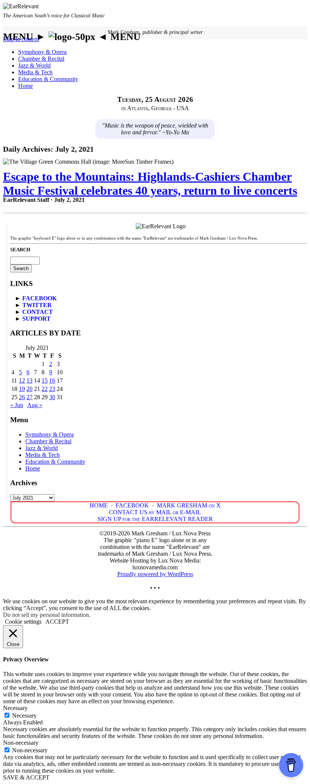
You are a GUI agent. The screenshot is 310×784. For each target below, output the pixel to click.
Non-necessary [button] (21, 742)
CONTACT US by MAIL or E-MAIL (155, 512)
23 (52, 389)
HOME (99, 505)
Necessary (24, 715)
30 (52, 397)
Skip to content (21, 39)
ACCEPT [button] (57, 621)
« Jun (16, 405)
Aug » (34, 405)
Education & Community (48, 79)
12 (22, 380)
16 (52, 380)
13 (29, 380)
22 (45, 389)
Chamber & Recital (41, 58)
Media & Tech (35, 72)
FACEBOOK (39, 298)
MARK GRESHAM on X (189, 505)
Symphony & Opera (42, 52)
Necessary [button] (15, 708)
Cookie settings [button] (23, 621)
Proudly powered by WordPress (155, 574)
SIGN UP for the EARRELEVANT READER (155, 519)
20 (29, 389)
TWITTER (37, 305)
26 (22, 397)
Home (25, 86)
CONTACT (37, 312)
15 (45, 380)
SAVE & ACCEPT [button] (26, 777)
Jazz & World (34, 65)
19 (22, 389)
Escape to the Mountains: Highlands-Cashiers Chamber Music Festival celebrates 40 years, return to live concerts (150, 183)
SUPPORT (36, 318)
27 (29, 397)
